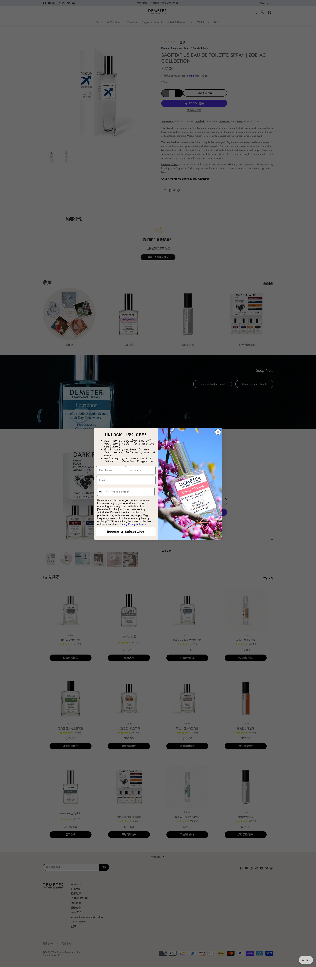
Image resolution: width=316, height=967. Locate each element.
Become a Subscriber (126, 532)
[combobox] (103, 492)
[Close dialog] (218, 432)
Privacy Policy (127, 524)
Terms (142, 524)
